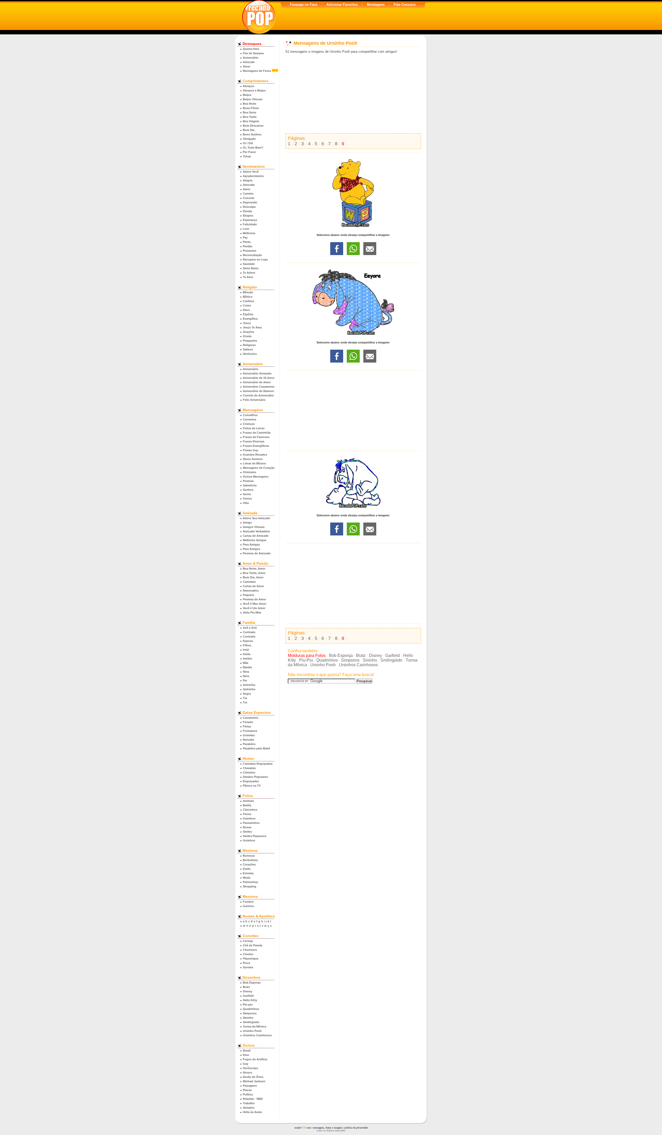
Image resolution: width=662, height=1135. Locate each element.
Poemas (248, 480)
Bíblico (247, 296)
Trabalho (249, 1103)
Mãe (245, 662)
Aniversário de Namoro (258, 391)
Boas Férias (251, 108)
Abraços (248, 86)
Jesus (247, 323)
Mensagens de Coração (259, 467)
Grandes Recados (255, 454)
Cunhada (249, 632)
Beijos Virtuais (252, 99)
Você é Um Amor (254, 608)
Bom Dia (248, 130)
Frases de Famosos (256, 437)
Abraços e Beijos (254, 90)
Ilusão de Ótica (253, 1076)
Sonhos (248, 489)
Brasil (247, 1050)
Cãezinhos (250, 809)
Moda (246, 877)
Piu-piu (248, 1004)
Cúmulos (249, 772)
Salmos (248, 349)
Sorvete (248, 967)
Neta (246, 671)
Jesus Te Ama (252, 327)
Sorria (247, 494)
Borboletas (250, 860)
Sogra (247, 693)
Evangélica (250, 318)
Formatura (250, 730)
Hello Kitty (250, 1000)
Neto (246, 676)
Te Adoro (249, 272)
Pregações (250, 340)
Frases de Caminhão (257, 432)
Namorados (251, 590)
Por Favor (249, 152)
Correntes (249, 419)
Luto (246, 228)
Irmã (246, 649)
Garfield (248, 995)
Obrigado (249, 138)
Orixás (247, 336)
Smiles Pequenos (254, 836)
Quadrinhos (251, 1008)
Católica (248, 301)
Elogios (248, 215)
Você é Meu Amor (254, 603)
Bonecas (249, 855)
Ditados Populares (255, 776)
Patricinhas (250, 882)
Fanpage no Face (303, 4)
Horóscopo (250, 1068)
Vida (246, 502)
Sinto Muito (251, 268)
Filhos (247, 645)
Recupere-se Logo (255, 259)
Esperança (250, 219)
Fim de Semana (253, 53)
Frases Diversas (253, 441)
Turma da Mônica (254, 1026)
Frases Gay (250, 450)
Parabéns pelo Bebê (256, 748)
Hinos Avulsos (253, 459)
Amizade (249, 62)
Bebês (247, 805)
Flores (247, 814)
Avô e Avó (250, 627)
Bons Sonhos (252, 134)
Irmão (247, 654)
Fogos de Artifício (255, 1059)
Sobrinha (249, 684)
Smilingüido (251, 1022)
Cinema (248, 954)
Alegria (247, 180)
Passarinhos (251, 822)
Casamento (250, 717)
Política (248, 1094)
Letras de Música (254, 463)
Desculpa (249, 206)
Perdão (247, 246)
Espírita (248, 314)
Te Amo (248, 277)
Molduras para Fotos (307, 655)
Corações (249, 864)
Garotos (248, 906)
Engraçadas (251, 781)
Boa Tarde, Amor (254, 572)
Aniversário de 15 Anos (258, 377)
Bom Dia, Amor (253, 577)
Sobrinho (249, 689)
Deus (246, 309)
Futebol (248, 901)
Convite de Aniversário (258, 395)
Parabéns (249, 744)
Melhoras (249, 233)
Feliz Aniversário (254, 399)
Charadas (249, 768)
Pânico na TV (252, 785)
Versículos (250, 353)
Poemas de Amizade (256, 553)
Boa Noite (249, 103)
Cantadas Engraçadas (258, 763)
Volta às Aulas (252, 1112)
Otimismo (249, 472)
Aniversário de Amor (257, 382)
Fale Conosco (405, 4)
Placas (247, 1090)
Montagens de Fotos (257, 70)
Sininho (248, 1017)
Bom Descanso (253, 125)
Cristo (247, 305)
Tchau (247, 156)
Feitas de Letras (254, 428)
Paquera (248, 594)
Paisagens (250, 1085)
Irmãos (247, 658)
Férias (247, 726)
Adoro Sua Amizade (256, 518)
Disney (247, 991)
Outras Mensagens (255, 476)
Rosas (247, 827)
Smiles (247, 831)
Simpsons (250, 1013)
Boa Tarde (250, 116)
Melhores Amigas (254, 540)
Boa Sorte (249, 112)
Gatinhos (249, 818)
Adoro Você (251, 171)
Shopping (249, 886)
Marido (247, 667)
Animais (248, 800)
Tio (245, 702)
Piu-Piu (306, 660)
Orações (248, 331)
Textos (247, 498)
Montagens (376, 4)
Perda (247, 241)
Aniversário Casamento (259, 386)
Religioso (249, 345)
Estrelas (248, 873)
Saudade (249, 263)
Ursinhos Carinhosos (257, 1035)
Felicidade (250, 224)
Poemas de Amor (254, 599)
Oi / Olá (248, 143)
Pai (245, 680)
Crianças (249, 423)
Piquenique (250, 958)
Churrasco (250, 949)
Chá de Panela (252, 945)
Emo (246, 1054)
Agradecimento (253, 176)
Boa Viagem (251, 121)
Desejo (247, 211)
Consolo (248, 198)
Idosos (247, 1072)
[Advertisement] (353, 93)
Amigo (247, 522)
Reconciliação (252, 255)
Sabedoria (250, 485)
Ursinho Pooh (252, 1030)
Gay (245, 1063)
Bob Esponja (251, 982)
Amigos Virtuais (254, 526)
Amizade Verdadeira (256, 531)
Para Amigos (251, 548)
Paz (245, 237)
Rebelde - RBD (253, 1098)
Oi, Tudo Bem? (253, 147)
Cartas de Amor (253, 586)
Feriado (248, 722)
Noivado (248, 739)
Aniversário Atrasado (257, 373)
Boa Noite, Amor (254, 568)
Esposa (248, 640)
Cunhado (249, 636)
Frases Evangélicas (256, 445)
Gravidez (249, 735)
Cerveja (248, 940)
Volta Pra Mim (252, 612)
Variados (248, 1107)
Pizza (246, 962)
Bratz (246, 986)
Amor (246, 66)
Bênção (248, 292)
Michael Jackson (254, 1081)
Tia (245, 698)
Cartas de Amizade (255, 535)
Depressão (250, 202)
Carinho (248, 193)
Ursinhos (249, 840)
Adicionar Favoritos (342, 4)
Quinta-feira (251, 48)
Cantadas (249, 581)
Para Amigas (251, 544)
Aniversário (250, 57)
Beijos (247, 94)
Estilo (247, 868)
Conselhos (250, 415)
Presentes (249, 250)
